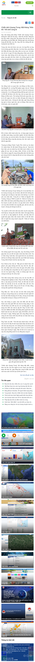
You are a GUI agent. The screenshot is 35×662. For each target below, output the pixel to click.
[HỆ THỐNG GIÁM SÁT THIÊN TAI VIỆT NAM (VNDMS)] (17, 420)
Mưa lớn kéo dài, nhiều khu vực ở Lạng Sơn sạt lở (18, 384)
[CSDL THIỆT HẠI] (17, 525)
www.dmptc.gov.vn (7, 652)
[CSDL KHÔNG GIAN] (17, 490)
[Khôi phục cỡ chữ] (31, 658)
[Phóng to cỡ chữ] (31, 649)
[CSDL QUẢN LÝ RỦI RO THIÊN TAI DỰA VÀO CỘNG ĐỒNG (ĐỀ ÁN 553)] (17, 438)
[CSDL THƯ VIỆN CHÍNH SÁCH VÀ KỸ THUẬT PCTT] (17, 507)
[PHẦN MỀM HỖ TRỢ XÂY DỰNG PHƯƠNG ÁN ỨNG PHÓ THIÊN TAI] (17, 629)
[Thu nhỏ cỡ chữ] (31, 653)
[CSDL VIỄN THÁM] (17, 542)
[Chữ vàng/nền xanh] (3, 653)
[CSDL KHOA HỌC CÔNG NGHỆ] (17, 559)
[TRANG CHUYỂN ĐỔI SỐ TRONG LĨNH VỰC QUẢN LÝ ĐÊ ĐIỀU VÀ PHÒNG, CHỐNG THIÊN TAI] (17, 594)
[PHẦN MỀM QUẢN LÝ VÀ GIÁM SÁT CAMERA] (17, 611)
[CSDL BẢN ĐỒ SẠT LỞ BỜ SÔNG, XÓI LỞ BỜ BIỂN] (17, 472)
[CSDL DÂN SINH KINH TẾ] (17, 455)
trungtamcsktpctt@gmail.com (13, 651)
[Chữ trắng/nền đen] (3, 649)
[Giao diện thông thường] (3, 658)
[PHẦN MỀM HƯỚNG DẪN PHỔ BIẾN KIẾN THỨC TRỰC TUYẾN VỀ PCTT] (17, 577)
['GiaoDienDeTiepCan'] (13, 2)
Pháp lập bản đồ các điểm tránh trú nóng (16, 399)
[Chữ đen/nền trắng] (3, 644)
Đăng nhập (29, 2)
